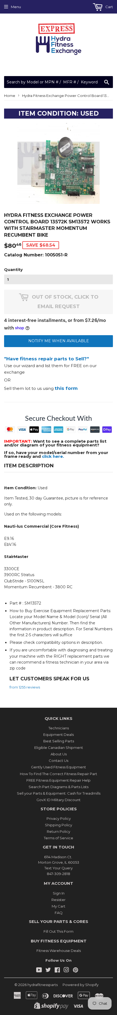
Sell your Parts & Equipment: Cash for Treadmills (58, 793)
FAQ (59, 912)
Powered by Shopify (80, 985)
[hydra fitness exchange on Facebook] (57, 970)
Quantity (13, 269)
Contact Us (58, 760)
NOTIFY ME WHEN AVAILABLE (58, 340)
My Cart (58, 906)
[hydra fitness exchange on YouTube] (39, 970)
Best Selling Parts (58, 741)
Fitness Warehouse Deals (58, 950)
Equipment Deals (58, 734)
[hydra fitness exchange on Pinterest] (75, 970)
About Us (59, 754)
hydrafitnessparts (42, 985)
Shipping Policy (58, 825)
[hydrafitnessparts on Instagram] (66, 970)
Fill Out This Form (58, 931)
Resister (58, 899)
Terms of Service (58, 838)
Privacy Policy (59, 818)
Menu (16, 7)
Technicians (58, 728)
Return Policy (58, 831)
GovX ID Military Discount (58, 800)
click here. (53, 456)
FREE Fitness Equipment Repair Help (58, 780)
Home (9, 95)
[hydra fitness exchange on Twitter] (48, 970)
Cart (108, 7)
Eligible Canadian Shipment (58, 747)
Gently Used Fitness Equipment (58, 767)
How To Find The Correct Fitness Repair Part (58, 774)
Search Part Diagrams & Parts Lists (58, 787)
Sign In (58, 893)
